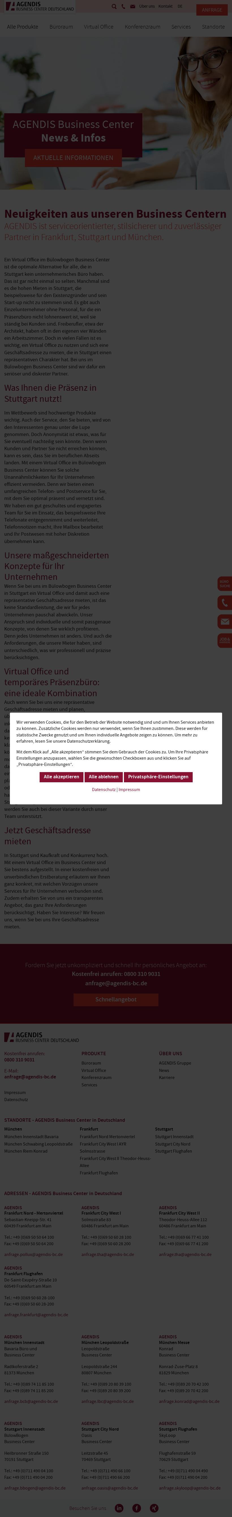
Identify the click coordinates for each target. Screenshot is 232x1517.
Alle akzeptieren (61, 777)
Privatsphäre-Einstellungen (158, 777)
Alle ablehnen (104, 777)
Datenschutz (104, 789)
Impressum (129, 789)
